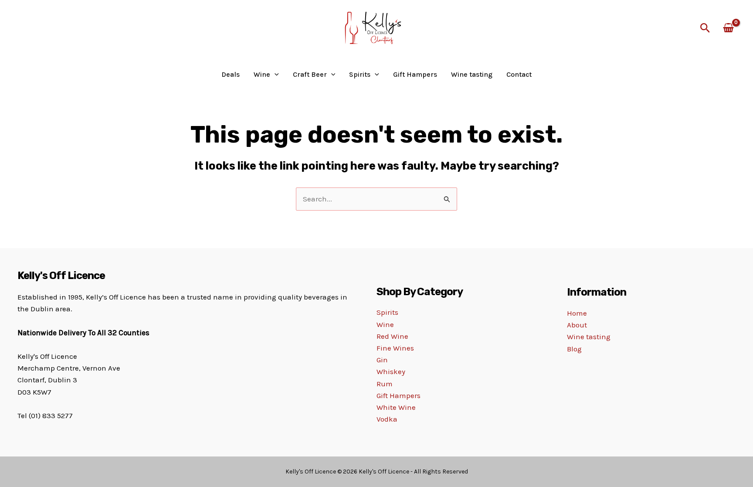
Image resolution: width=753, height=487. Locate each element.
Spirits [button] (359, 74)
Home (577, 313)
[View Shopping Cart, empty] (728, 28)
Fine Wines (395, 348)
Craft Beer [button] (310, 74)
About (577, 324)
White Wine (396, 407)
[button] (705, 28)
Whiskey (390, 371)
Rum (384, 383)
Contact (519, 74)
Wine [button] (262, 74)
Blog (574, 348)
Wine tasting (471, 74)
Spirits (387, 312)
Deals (230, 74)
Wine (385, 324)
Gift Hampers (415, 74)
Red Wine (392, 336)
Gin (382, 359)
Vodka (386, 419)
